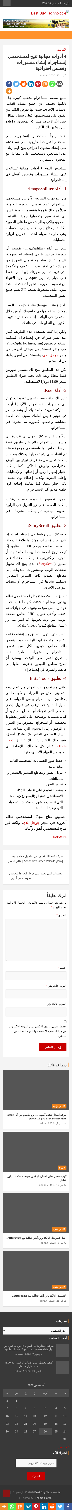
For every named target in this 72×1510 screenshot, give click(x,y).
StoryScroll (46, 564)
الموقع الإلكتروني (56, 1003)
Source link (59, 836)
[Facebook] (9, 84)
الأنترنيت (61, 49)
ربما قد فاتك (57, 1065)
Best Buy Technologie (47, 1492)
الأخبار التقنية (59, 1229)
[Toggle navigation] (64, 35)
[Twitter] (16, 84)
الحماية (62, 1167)
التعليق (61, 915)
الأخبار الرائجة (59, 1106)
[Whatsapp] (52, 84)
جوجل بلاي (50, 355)
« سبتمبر (64, 1446)
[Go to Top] (6, 1493)
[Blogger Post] (59, 84)
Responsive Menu (7, 3)
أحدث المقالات (58, 1338)
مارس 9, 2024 (58, 1242)
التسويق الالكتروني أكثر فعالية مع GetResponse (39, 1295)
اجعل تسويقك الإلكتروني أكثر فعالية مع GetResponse (36, 1237)
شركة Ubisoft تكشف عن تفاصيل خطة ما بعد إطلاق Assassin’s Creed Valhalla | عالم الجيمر (35, 859)
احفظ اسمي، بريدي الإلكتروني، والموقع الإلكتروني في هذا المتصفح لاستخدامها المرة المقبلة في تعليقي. (37, 1031)
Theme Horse (43, 1497)
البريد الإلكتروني (56, 985)
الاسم (62, 967)
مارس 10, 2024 (57, 1184)
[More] (9, 91)
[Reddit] (23, 84)
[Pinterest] (38, 84)
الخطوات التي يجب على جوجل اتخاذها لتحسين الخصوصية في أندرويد (36, 876)
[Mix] (45, 84)
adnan (43, 75)
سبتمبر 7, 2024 (57, 1123)
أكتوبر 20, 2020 (57, 75)
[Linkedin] (31, 84)
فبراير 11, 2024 (57, 1300)
